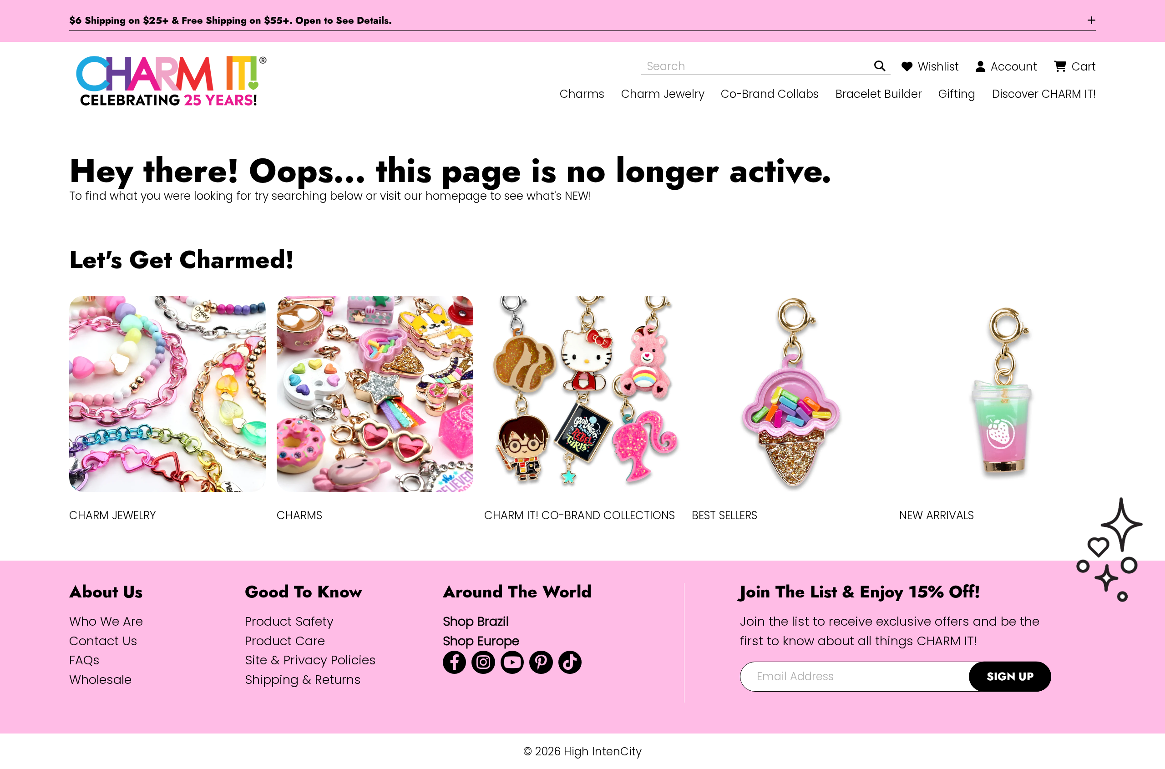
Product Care (285, 641)
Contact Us (103, 641)
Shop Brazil (476, 621)
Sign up (1010, 676)
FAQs (84, 660)
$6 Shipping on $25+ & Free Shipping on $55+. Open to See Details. (230, 20)
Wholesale (100, 679)
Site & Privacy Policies (310, 660)
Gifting (956, 94)
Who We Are (106, 621)
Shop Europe (481, 641)
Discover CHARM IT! (1044, 94)
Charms (582, 94)
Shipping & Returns (303, 679)
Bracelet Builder (879, 94)
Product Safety (289, 621)
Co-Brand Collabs (770, 94)
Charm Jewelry (662, 94)
